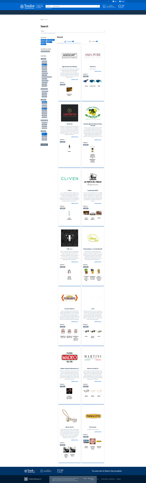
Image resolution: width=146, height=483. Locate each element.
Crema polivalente (69, 218)
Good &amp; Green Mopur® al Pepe (86, 278)
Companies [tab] (70, 41)
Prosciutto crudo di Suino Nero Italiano (69, 397)
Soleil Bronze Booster (69, 94)
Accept (92, 479)
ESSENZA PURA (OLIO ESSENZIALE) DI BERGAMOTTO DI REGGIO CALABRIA (92, 158)
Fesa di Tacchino (86, 447)
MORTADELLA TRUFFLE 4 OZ (69, 337)
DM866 (92, 396)
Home (42, 19)
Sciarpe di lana (92, 86)
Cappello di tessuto (72, 455)
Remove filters (44, 144)
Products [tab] (94, 41)
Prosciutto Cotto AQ (99, 447)
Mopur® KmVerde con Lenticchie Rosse (99, 278)
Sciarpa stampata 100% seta (69, 278)
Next (103, 215)
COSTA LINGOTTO (93, 218)
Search (42, 31)
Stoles (99, 86)
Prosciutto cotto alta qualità (93, 448)
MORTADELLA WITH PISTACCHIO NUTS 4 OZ (75, 338)
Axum (99, 336)
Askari (86, 336)
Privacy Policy (104, 479)
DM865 (86, 396)
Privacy (85, 478)
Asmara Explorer (92, 337)
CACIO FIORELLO (86, 218)
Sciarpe (86, 86)
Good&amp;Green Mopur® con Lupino (92, 278)
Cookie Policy (91, 478)
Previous (82, 215)
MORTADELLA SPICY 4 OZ (63, 337)
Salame (69, 151)
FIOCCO (98, 218)
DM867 (98, 396)
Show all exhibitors (48, 8)
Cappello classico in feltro (66, 456)
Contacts (118, 479)
